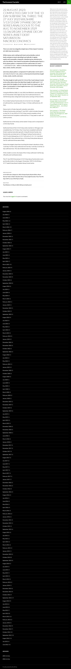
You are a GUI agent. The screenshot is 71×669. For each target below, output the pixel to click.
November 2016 (7, 485)
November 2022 (7, 345)
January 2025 (6, 270)
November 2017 (7, 448)
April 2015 (5, 541)
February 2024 (7, 302)
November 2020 (7, 370)
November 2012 (7, 629)
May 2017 (5, 467)
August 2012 (6, 638)
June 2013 (5, 607)
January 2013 (6, 622)
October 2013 (6, 594)
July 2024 (5, 289)
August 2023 (6, 317)
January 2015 (6, 551)
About (59, 2)
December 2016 (7, 482)
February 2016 (7, 513)
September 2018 (7, 432)
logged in (13, 196)
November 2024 (7, 277)
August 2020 (6, 376)
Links (64, 2)
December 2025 (7, 236)
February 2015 (7, 548)
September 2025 (7, 245)
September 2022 (7, 351)
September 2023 (7, 314)
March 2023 (6, 333)
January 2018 (6, 442)
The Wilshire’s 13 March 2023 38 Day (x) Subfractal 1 (17, 184)
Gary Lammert (19, 44)
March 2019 (6, 423)
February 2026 (7, 230)
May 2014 (5, 573)
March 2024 (6, 298)
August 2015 (6, 532)
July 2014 (5, 566)
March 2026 (6, 227)
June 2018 (5, 436)
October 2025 (6, 242)
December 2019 (7, 401)
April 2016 (5, 507)
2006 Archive (6, 659)
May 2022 (5, 361)
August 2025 (6, 249)
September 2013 (7, 598)
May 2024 (5, 295)
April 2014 (5, 576)
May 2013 (5, 610)
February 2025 (7, 267)
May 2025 (5, 258)
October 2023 (6, 311)
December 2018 (7, 426)
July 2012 (5, 641)
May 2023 (5, 326)
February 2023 (7, 336)
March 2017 (6, 473)
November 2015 (7, 523)
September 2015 (7, 529)
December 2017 (7, 445)
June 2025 (5, 255)
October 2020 (6, 373)
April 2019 (5, 420)
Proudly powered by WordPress (10, 667)
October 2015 (6, 526)
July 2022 (5, 358)
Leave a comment (30, 44)
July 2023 (5, 320)
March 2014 (6, 579)
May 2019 (5, 417)
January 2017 (6, 479)
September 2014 (7, 560)
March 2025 (6, 264)
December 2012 (7, 626)
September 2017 (7, 454)
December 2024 (7, 274)
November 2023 (7, 308)
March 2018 (6, 439)
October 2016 (6, 489)
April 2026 (5, 224)
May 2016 (5, 504)
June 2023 (5, 323)
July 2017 (5, 460)
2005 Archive (6, 656)
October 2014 (6, 557)
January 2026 (6, 233)
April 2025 (5, 261)
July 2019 (5, 414)
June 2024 (5, 292)
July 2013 (5, 604)
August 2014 (6, 563)
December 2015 (7, 520)
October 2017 (6, 451)
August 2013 (6, 601)
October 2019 (6, 407)
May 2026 (5, 221)
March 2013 (6, 616)
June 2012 (5, 644)
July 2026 (5, 214)
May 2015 (5, 538)
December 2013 (7, 588)
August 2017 (6, 457)
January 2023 (6, 339)
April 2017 (5, 470)
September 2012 (7, 635)
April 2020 (5, 389)
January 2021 (6, 367)
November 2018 (7, 429)
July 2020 (5, 379)
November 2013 (7, 591)
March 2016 (6, 510)
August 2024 (6, 286)
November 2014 (7, 554)
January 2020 (6, 398)
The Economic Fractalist (11, 2)
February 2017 (7, 476)
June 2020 (5, 383)
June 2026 (5, 217)
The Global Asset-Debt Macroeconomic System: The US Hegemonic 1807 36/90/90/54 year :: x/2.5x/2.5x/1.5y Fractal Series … (59, 113)
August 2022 (6, 355)
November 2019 (7, 404)
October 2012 (6, 632)
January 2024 (6, 305)
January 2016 (6, 517)
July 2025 (5, 252)
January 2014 (6, 585)
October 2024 (6, 280)
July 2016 (5, 498)
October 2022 (6, 348)
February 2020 (7, 395)
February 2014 (7, 582)
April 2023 (5, 330)
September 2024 (7, 283)
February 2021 (7, 364)
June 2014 (5, 570)
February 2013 (7, 619)
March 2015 (6, 545)
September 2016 (7, 492)
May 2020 (5, 386)
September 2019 (7, 411)
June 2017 (5, 464)
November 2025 (7, 239)
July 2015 (5, 535)
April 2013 (5, 613)
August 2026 (6, 211)
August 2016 (6, 495)
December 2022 (7, 342)
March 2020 (6, 392)
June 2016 (5, 501)
